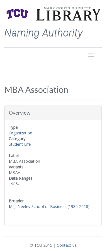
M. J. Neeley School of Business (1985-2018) (49, 206)
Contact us (67, 245)
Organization (20, 133)
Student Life (20, 144)
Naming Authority (43, 33)
